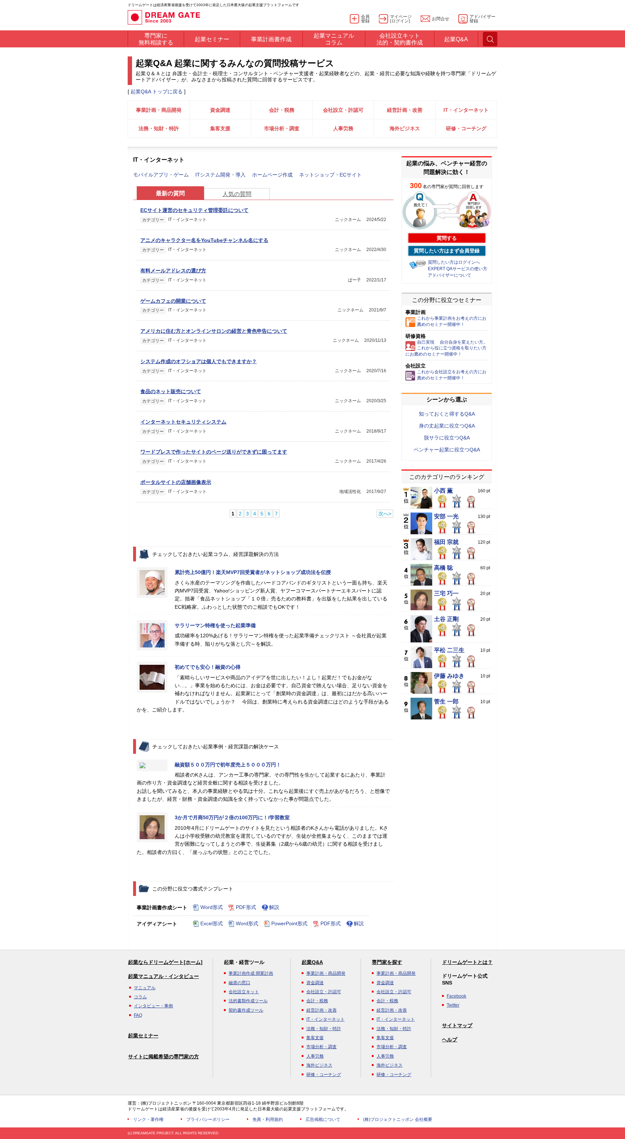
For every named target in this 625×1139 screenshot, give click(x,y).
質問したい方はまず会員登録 (447, 251)
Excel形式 (211, 923)
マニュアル (145, 987)
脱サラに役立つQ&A (447, 438)
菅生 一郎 (446, 702)
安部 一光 (446, 516)
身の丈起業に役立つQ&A (447, 426)
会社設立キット (244, 991)
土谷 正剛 (446, 619)
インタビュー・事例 (153, 1005)
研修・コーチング (466, 128)
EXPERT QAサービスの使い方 (457, 268)
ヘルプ (449, 1039)
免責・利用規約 (267, 1119)
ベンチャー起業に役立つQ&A (447, 449)
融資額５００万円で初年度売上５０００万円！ (228, 765)
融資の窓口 (239, 982)
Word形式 (211, 907)
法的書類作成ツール (248, 1000)
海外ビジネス (405, 128)
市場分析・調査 (281, 128)
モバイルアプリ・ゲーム (161, 175)
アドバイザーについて (449, 275)
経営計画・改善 (404, 110)
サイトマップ (457, 1025)
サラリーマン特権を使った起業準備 (215, 625)
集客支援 (220, 128)
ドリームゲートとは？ (467, 962)
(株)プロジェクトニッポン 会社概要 (397, 1119)
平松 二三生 (449, 650)
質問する (447, 238)
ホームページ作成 (272, 175)
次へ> (384, 514)
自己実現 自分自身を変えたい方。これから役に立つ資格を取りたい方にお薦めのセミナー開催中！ (446, 348)
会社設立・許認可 (343, 110)
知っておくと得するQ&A (447, 414)
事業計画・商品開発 (159, 110)
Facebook (456, 996)
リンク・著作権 (148, 1119)
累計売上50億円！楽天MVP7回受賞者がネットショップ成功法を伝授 (253, 572)
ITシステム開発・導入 (220, 175)
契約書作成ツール (246, 1010)
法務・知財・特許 (159, 128)
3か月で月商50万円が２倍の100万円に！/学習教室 (232, 817)
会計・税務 (281, 110)
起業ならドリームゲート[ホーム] (165, 962)
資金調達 (220, 110)
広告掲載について (323, 1119)
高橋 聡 (443, 568)
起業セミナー (143, 1035)
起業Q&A (312, 962)
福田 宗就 (446, 542)
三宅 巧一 (446, 593)
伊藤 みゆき (449, 676)
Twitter (453, 1005)
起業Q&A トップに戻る (157, 91)
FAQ (138, 1015)
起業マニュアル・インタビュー (163, 976)
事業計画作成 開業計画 (251, 973)
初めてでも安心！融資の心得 (208, 667)
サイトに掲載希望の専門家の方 (163, 1056)
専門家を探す (387, 962)
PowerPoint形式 (289, 923)
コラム (140, 996)
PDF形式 (246, 907)
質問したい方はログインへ (454, 262)
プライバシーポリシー (208, 1119)
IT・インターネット (466, 110)
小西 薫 (443, 491)
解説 (274, 907)
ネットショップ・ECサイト (330, 175)
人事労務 (343, 128)
